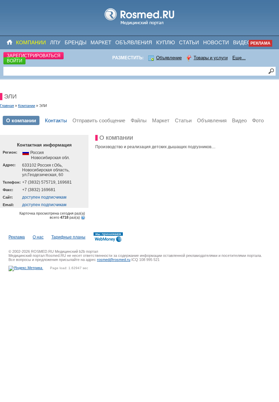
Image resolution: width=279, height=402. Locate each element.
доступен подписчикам (44, 197)
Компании (31, 42)
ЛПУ (55, 42)
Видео (242, 42)
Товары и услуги (211, 57)
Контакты (56, 120)
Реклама (260, 43)
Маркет (101, 42)
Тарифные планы (68, 237)
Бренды (75, 42)
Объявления (133, 42)
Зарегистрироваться (33, 55)
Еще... (239, 57)
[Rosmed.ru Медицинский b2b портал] (140, 25)
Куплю (165, 42)
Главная (7, 106)
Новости (216, 42)
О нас (38, 237)
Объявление (169, 57)
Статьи (189, 42)
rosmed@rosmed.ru (113, 260)
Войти (14, 60)
